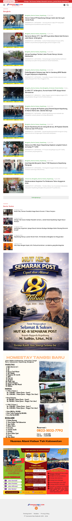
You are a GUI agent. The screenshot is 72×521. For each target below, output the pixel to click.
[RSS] (36, 508)
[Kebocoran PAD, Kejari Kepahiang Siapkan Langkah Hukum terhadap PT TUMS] (13, 149)
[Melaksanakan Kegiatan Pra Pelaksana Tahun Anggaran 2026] (13, 185)
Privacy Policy (45, 513)
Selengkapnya (36, 197)
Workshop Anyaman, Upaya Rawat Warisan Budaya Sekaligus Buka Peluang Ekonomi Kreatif (41, 229)
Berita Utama (35, 15)
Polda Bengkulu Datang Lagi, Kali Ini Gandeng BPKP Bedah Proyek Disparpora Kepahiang (45, 73)
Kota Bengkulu (44, 88)
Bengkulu (28, 15)
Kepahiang (43, 15)
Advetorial (28, 179)
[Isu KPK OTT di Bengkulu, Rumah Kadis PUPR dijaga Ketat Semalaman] (13, 94)
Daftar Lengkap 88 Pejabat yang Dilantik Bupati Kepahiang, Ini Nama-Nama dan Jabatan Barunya (46, 110)
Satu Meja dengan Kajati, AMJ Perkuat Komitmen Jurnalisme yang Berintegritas (39, 245)
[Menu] (4, 5)
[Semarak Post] (14, 5)
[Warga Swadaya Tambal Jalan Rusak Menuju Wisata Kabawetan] (13, 58)
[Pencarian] (68, 5)
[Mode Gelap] (64, 5)
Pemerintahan (59, 88)
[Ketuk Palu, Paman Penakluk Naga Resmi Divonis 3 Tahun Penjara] (8, 212)
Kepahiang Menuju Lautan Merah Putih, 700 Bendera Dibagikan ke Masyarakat (38, 237)
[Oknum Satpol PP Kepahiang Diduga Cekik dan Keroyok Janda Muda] (13, 22)
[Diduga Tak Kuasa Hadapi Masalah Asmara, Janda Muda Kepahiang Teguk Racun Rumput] (8, 221)
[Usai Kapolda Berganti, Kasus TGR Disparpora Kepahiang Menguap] (13, 167)
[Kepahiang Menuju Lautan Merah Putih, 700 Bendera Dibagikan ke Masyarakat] (8, 238)
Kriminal (51, 88)
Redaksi (36, 513)
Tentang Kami (27, 513)
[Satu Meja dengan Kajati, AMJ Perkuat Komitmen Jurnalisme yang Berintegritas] (8, 246)
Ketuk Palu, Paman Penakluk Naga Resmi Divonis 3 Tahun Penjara (34, 211)
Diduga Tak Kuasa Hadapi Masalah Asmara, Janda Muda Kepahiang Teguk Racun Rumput (34, 1)
